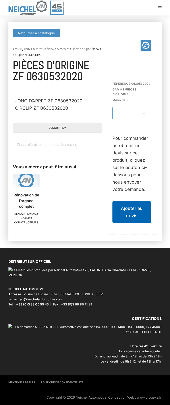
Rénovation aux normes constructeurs (26, 218)
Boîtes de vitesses (35, 49)
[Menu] (160, 8)
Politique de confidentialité (62, 382)
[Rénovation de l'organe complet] (26, 180)
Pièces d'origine (81, 49)
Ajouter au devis (132, 212)
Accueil (17, 49)
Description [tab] (58, 127)
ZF (128, 100)
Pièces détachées (58, 49)
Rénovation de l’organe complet (26, 201)
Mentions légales (21, 382)
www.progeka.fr (149, 397)
